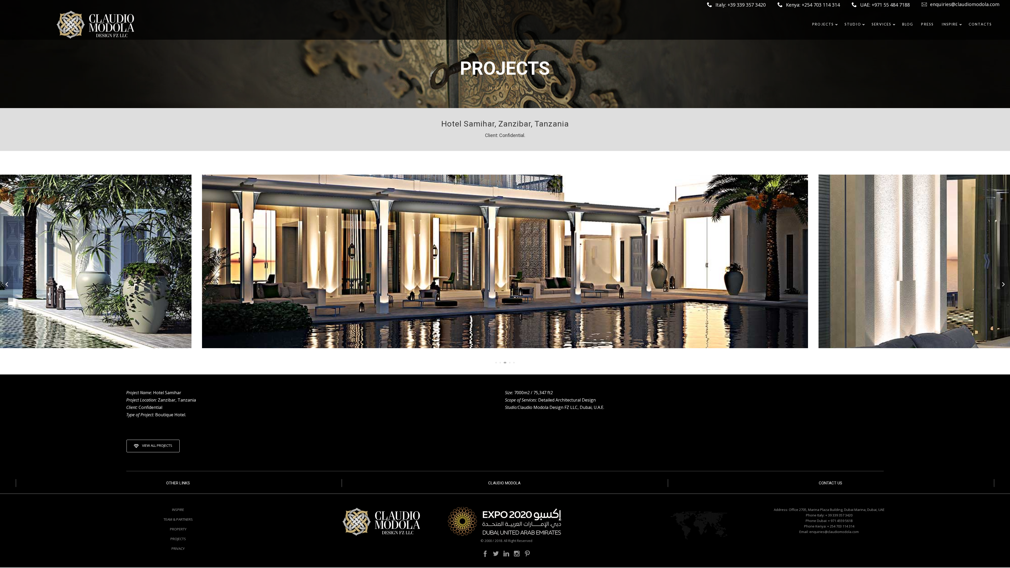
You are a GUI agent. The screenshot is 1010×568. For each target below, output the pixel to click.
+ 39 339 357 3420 (838, 515)
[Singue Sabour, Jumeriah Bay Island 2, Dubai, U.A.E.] (1003, 284)
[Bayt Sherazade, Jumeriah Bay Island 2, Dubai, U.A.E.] (6, 284)
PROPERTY (178, 529)
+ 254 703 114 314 (840, 526)
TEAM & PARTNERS (178, 519)
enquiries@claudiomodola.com (964, 4)
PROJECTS (178, 538)
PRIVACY (178, 548)
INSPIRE (178, 509)
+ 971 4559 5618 (840, 520)
